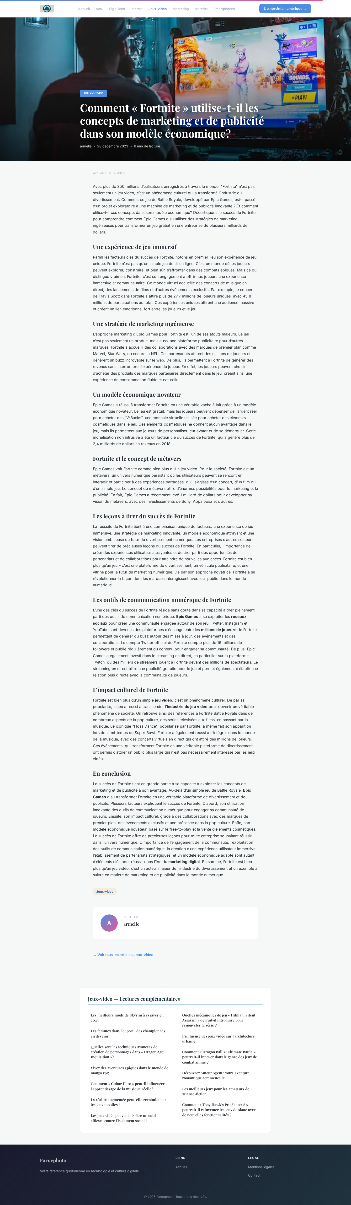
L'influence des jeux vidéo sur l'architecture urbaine (218, 1038)
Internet (137, 8)
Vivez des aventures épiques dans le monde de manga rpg (129, 1070)
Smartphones (224, 8)
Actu (99, 8)
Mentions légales (261, 1167)
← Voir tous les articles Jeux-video (123, 954)
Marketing (181, 8)
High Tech (117, 8)
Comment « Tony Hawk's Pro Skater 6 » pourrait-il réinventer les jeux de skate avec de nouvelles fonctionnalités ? (218, 1109)
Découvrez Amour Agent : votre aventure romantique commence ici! (216, 1075)
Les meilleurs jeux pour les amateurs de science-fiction (215, 1091)
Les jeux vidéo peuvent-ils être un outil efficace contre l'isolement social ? (123, 1118)
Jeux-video (158, 8)
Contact (254, 1175)
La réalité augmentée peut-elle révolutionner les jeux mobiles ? (128, 1102)
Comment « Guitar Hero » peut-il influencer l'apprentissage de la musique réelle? (128, 1086)
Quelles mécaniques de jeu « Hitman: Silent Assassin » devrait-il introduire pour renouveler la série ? (218, 1020)
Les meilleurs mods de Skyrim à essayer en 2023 (127, 1017)
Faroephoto (53, 1160)
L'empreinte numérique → (285, 8)
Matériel (201, 8)
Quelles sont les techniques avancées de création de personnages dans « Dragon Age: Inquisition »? (127, 1051)
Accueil (84, 8)
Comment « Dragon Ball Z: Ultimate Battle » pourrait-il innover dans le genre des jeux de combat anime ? (219, 1057)
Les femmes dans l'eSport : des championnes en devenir (128, 1033)
